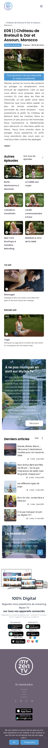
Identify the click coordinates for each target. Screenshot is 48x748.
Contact (24, 697)
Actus (24, 694)
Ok (14, 742)
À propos (24, 689)
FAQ (24, 692)
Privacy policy (29, 742)
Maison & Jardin (12, 45)
